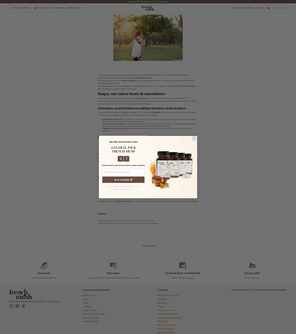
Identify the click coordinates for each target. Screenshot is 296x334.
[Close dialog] (194, 139)
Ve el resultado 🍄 (123, 179)
